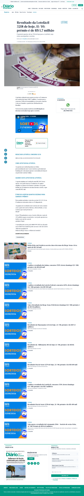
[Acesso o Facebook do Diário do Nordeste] (32, 463)
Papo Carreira (23, 12)
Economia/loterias (20, 237)
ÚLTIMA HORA (35, 8)
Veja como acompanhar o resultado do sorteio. (37, 388)
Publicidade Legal (70, 1)
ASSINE (80, 5)
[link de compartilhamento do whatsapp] (5, 150)
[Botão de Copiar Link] (5, 162)
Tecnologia (29, 12)
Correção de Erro (75, 487)
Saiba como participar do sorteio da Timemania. (37, 328)
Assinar (31, 458)
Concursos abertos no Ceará (44, 1)
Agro (13, 12)
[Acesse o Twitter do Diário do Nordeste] (35, 463)
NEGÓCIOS (64, 8)
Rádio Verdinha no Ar (15, 1)
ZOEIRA (69, 8)
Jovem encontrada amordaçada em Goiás (28, 1)
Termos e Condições (66, 478)
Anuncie (6, 487)
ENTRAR (74, 5)
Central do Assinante (30, 487)
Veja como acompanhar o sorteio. (34, 269)
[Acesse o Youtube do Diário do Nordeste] (38, 463)
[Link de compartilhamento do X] (5, 158)
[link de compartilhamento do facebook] (5, 154)
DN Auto (17, 12)
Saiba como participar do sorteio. (34, 308)
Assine (21, 487)
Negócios (6, 12)
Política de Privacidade (51, 487)
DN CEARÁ (41, 8)
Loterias (34, 12)
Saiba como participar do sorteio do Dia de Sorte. (38, 366)
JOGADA (59, 8)
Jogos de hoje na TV (55, 1)
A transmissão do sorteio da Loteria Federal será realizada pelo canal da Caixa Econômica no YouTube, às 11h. (50, 289)
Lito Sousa (62, 1)
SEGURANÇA (54, 8)
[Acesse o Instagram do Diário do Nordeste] (28, 463)
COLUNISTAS (75, 8)
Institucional (40, 487)
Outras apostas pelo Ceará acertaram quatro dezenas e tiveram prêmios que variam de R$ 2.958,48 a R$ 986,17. (50, 249)
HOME (29, 8)
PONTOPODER (47, 8)
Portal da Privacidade (64, 487)
